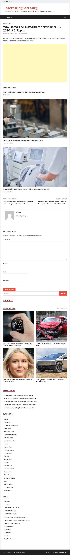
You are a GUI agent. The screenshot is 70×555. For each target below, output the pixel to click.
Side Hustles (8, 472)
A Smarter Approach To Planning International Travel (20, 401)
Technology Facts (9, 478)
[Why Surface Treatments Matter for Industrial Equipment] (35, 119)
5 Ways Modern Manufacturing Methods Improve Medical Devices (26, 189)
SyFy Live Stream (9, 539)
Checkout (7, 505)
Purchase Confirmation (12, 507)
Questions (7, 529)
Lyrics (6, 444)
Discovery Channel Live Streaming (14, 517)
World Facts (8, 490)
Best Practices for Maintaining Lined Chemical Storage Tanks (24, 92)
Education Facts (9, 431)
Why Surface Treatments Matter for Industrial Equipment (23, 141)
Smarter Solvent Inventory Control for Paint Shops (20, 404)
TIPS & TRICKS (8, 484)
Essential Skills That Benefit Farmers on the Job (18, 395)
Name (5, 263)
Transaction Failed (10, 513)
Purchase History (10, 510)
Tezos (5, 481)
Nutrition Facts (9, 450)
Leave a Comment (22, 33)
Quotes (6, 462)
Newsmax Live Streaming (12, 523)
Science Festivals (9, 469)
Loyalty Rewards (9, 441)
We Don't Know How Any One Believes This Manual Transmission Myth (17, 344)
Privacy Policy (8, 526)
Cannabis (7, 422)
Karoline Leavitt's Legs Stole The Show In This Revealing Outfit (18, 380)
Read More (29, 40)
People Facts (8, 453)
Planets (6, 456)
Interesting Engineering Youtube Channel (17, 520)
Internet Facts (8, 437)
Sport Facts (7, 475)
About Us (7, 501)
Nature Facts (8, 447)
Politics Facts (8, 459)
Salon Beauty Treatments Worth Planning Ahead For (20, 398)
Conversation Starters (11, 425)
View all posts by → (22, 216)
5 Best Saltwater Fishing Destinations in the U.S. (19, 408)
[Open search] (65, 17)
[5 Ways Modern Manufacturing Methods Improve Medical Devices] (35, 167)
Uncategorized (8, 487)
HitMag (64, 552)
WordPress (56, 552)
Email (5, 272)
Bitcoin (6, 419)
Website (6, 280)
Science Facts (6, 23)
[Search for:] (35, 293)
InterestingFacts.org (20, 8)
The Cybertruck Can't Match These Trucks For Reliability (50, 380)
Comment (7, 239)
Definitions (7, 428)
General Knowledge (10, 434)
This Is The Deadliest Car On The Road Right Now (51, 344)
